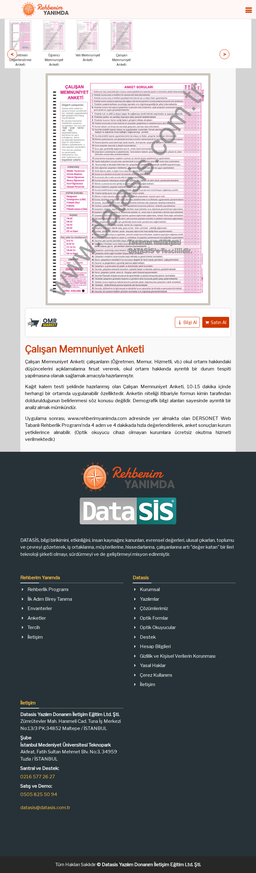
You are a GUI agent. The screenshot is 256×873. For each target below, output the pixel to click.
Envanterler (39, 608)
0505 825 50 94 (38, 794)
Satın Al (218, 322)
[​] (248, 10)
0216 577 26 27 (37, 777)
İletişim (35, 637)
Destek (148, 637)
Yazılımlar (149, 599)
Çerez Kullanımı (156, 675)
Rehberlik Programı (47, 589)
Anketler (36, 618)
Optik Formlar (154, 618)
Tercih (33, 627)
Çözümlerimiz (154, 608)
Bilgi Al (190, 322)
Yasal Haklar (153, 665)
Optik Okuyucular (158, 627)
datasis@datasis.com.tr (45, 807)
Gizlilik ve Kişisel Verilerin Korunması (177, 656)
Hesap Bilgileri (155, 646)
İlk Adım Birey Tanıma (49, 599)
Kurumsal (150, 589)
